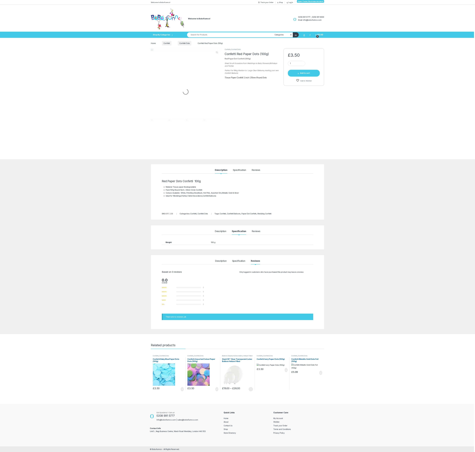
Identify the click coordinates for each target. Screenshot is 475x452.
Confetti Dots (184, 43)
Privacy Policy (279, 433)
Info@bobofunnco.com (166, 420)
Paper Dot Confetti (248, 214)
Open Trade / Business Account (310, 1)
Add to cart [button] (182, 389)
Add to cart (305, 73)
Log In (290, 2)
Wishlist (276, 422)
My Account (278, 418)
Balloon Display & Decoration (232, 356)
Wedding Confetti (264, 214)
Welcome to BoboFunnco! (160, 2)
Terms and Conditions (282, 429)
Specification (239, 170)
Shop (281, 2)
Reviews (256, 170)
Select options (250, 389)
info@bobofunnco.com (312, 20)
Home (153, 43)
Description (221, 170)
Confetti (167, 43)
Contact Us (228, 426)
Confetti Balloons (234, 214)
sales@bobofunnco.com (188, 420)
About (226, 422)
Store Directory (230, 433)
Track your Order (266, 2)
